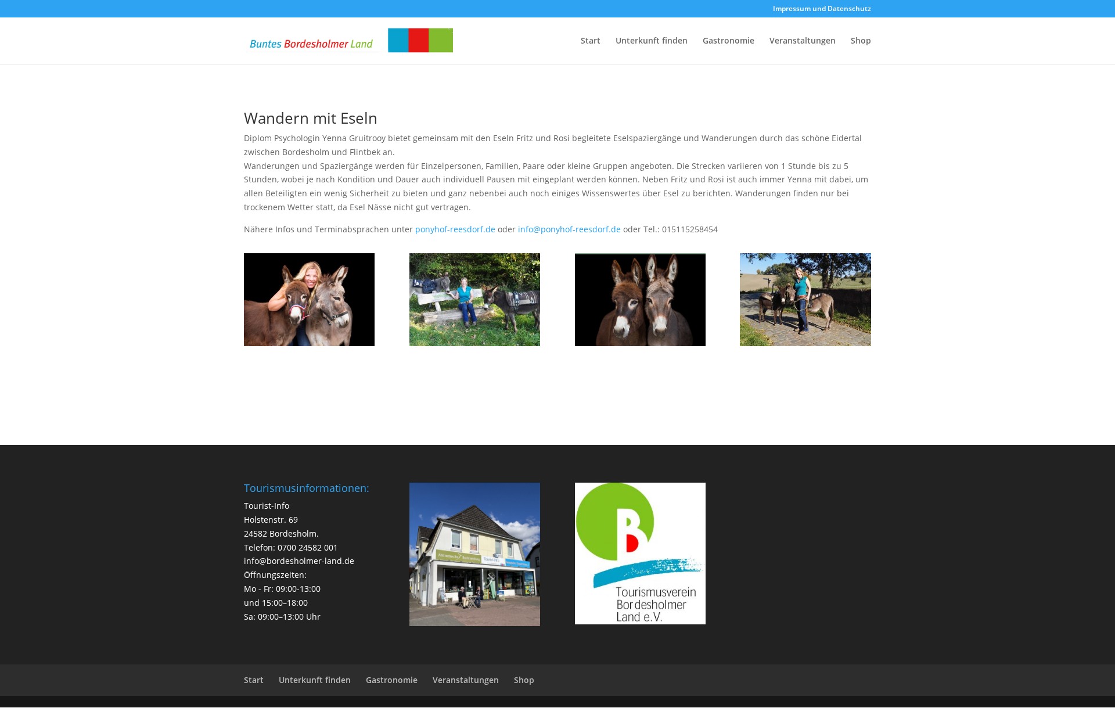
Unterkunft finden (652, 41)
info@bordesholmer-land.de (299, 560)
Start (590, 41)
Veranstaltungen (802, 41)
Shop (861, 41)
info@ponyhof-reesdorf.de (569, 229)
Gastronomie (728, 41)
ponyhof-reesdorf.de (455, 229)
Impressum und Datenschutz (822, 9)
